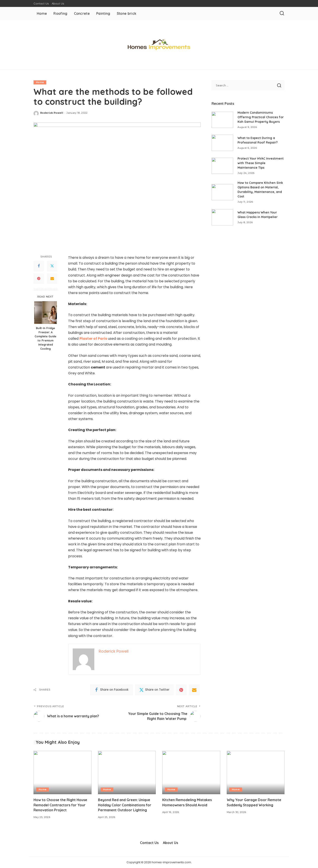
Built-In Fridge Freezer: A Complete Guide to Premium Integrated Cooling (45, 338)
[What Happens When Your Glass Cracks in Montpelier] (222, 217)
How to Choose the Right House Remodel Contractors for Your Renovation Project (60, 805)
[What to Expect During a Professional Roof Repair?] (222, 143)
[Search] (281, 13)
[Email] (52, 278)
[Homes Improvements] (159, 44)
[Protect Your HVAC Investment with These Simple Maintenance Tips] (222, 166)
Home (40, 82)
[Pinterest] (39, 278)
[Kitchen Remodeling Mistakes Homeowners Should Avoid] (191, 772)
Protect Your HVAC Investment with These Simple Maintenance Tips (261, 163)
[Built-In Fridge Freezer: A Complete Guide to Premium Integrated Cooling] (45, 312)
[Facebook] (39, 266)
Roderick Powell (51, 112)
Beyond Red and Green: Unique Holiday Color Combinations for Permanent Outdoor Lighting (124, 805)
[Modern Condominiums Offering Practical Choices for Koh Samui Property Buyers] (222, 120)
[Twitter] (52, 266)
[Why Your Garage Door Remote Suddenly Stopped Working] (256, 772)
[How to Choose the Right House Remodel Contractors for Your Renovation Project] (63, 772)
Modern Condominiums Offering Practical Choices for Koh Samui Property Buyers (261, 117)
